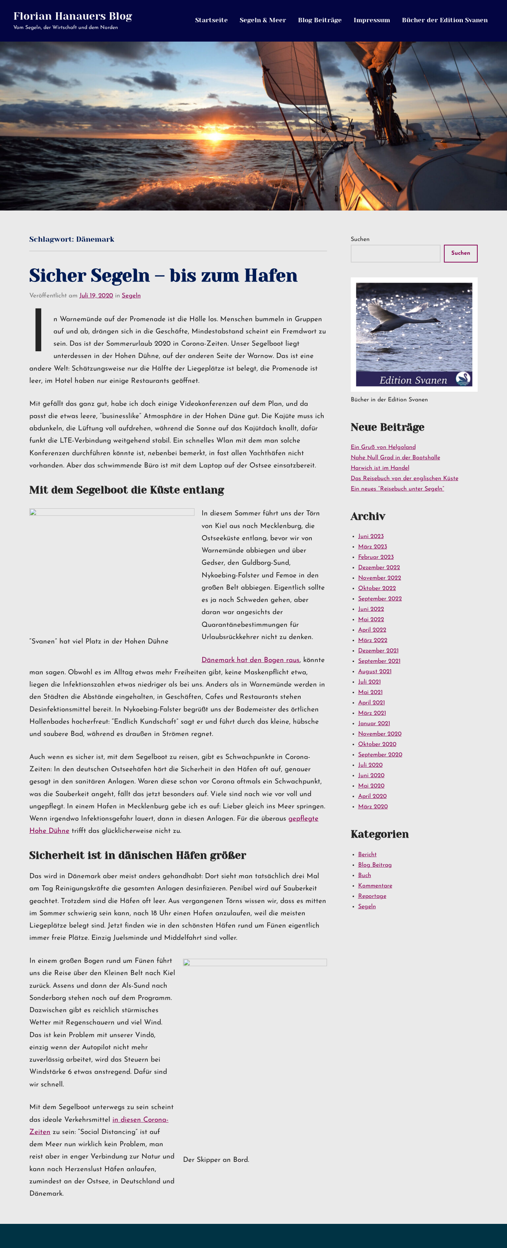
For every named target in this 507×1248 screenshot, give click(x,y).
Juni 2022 (371, 609)
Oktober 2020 (377, 744)
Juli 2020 (370, 765)
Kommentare (375, 886)
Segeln (131, 296)
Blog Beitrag (375, 865)
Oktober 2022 (377, 589)
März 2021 (372, 713)
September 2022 (380, 599)
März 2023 (372, 547)
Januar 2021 (374, 724)
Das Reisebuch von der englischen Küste (404, 479)
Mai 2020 (371, 786)
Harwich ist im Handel (380, 468)
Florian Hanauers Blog (72, 16)
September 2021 (379, 661)
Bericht (367, 855)
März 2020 (373, 807)
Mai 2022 (371, 620)
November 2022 (379, 578)
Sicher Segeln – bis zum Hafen (163, 275)
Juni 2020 (371, 776)
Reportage (372, 896)
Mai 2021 (370, 692)
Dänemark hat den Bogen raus (251, 660)
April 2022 (372, 630)
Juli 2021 (369, 682)
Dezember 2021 (378, 651)
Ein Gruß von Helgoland (383, 447)
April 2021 (371, 703)
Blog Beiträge (320, 20)
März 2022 (372, 640)
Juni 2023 (371, 537)
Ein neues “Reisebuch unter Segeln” (397, 489)
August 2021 (375, 672)
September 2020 (380, 755)
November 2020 (380, 734)
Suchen (360, 239)
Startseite (211, 20)
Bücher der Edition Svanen (445, 20)
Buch (364, 876)
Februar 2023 (376, 557)
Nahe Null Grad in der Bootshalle (395, 458)
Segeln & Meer (263, 20)
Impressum (372, 20)
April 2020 (372, 796)
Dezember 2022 (379, 568)
